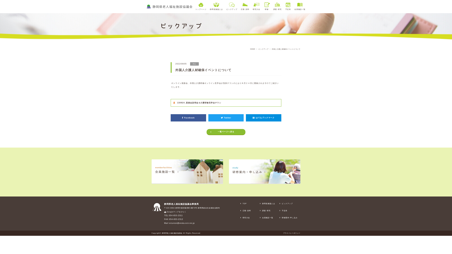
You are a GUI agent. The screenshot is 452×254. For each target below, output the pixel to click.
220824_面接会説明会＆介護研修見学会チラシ (199, 103)
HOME (252, 49)
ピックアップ (263, 49)
